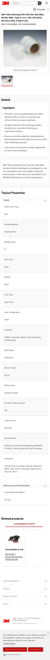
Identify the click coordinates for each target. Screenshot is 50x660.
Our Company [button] (11, 581)
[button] (11, 655)
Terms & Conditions (32, 618)
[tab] (24, 524)
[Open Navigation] (47, 3)
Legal (15, 618)
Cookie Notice (9, 644)
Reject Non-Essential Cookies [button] (15, 649)
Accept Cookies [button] (35, 649)
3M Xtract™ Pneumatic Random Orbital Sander (14, 557)
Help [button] (6, 604)
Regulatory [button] (10, 597)
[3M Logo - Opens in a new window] (5, 3)
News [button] (6, 589)
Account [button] (41, 10)
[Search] (40, 3)
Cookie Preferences (20, 620)
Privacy (21, 618)
